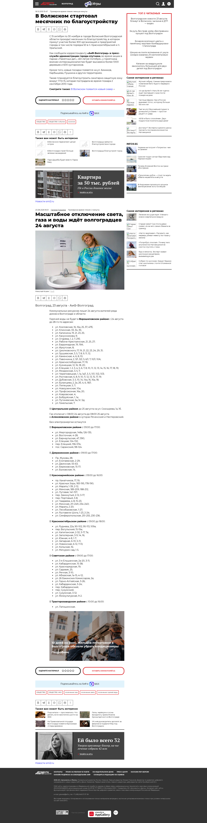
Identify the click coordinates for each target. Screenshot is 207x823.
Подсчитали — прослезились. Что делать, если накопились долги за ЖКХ (62, 714)
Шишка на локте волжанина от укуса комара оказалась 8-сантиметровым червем (149, 54)
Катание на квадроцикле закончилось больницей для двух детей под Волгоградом (149, 66)
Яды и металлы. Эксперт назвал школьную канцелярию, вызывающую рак (152, 254)
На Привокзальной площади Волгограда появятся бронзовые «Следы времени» (62, 723)
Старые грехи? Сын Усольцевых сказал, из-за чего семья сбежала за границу (154, 226)
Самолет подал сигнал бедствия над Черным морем (154, 158)
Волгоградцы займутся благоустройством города (103, 143)
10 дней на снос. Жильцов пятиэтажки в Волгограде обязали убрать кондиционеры (85, 644)
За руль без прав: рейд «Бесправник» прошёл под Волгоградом (149, 32)
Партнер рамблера (78, 812)
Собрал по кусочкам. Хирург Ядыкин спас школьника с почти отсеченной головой (155, 263)
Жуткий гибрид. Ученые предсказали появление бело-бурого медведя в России (155, 83)
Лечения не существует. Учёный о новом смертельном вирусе (153, 216)
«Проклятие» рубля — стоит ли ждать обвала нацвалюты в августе (154, 176)
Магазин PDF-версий (140, 772)
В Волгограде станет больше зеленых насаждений (60, 152)
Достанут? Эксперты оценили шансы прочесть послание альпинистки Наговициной (155, 130)
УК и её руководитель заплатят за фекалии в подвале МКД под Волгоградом (107, 723)
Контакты (58, 772)
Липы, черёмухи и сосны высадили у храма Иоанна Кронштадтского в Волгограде (105, 714)
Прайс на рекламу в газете (77, 772)
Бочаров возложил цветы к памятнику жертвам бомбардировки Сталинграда (149, 43)
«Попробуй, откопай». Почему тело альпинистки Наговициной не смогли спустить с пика (154, 244)
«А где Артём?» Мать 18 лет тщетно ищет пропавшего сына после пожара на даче (154, 93)
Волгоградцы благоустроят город (107, 151)
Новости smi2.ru (44, 201)
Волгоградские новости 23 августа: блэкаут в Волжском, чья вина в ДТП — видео (149, 21)
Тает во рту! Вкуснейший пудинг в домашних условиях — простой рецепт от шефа (154, 111)
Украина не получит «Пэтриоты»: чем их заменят (154, 148)
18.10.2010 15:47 (41, 11)
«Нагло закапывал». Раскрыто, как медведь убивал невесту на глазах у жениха (154, 235)
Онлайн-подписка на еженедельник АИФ (72, 775)
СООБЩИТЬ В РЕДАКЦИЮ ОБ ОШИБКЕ (109, 775)
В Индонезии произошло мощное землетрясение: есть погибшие (153, 186)
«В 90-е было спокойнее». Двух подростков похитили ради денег (153, 119)
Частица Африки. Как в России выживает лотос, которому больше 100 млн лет (154, 102)
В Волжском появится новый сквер (92, 89)
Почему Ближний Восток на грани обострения (153, 167)
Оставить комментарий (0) (103, 100)
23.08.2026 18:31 (42, 210)
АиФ (52, 291)
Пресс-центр (122, 772)
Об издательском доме (103, 772)
